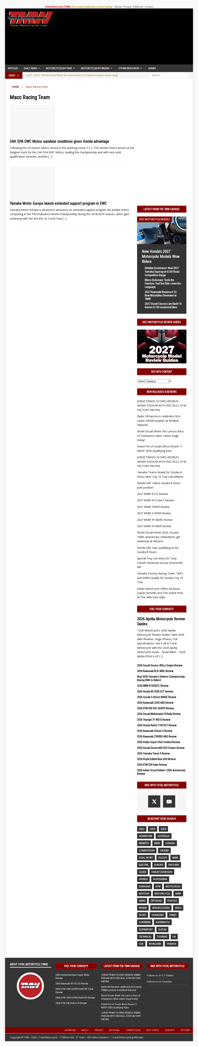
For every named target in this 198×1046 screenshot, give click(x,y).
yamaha (171, 943)
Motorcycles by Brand (95, 68)
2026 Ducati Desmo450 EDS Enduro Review (160, 747)
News (142, 900)
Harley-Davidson (161, 872)
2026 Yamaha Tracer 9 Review (153, 753)
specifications (161, 907)
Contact (149, 6)
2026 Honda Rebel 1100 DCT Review (157, 725)
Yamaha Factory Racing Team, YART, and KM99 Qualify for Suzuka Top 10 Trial (160, 578)
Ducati (162, 857)
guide (142, 872)
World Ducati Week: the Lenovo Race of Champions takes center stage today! (160, 435)
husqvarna (160, 879)
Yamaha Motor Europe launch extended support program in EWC (58, 203)
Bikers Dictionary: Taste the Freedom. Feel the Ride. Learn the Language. (163, 283)
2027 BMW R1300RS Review (155, 520)
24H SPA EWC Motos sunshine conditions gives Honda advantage (59, 141)
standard (158, 915)
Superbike (144, 922)
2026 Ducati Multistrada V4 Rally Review (159, 713)
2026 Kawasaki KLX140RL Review (155, 671)
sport (142, 915)
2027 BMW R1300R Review (154, 526)
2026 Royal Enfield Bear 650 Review (156, 759)
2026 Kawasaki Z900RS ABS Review (157, 736)
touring (162, 936)
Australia (164, 836)
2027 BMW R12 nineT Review (155, 500)
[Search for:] (168, 75)
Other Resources (129, 68)
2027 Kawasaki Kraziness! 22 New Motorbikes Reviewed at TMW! (161, 295)
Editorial (138, 6)
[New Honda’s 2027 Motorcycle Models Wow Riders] (161, 242)
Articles (13, 68)
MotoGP (144, 893)
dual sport (146, 857)
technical (145, 936)
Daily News (30, 68)
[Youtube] (169, 801)
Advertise (70, 1030)
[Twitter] (154, 801)
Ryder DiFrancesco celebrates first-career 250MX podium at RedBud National (159, 420)
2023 (152, 829)
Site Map (185, 1030)
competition (146, 850)
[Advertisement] (124, 37)
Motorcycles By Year (59, 68)
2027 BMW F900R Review (153, 507)
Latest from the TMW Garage (162, 209)
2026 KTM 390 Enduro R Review (71, 1003)
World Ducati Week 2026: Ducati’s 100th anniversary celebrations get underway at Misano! (158, 537)
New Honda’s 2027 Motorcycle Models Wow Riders (161, 256)
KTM (158, 886)
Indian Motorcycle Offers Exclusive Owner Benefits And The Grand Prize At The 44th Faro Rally (160, 593)
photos (172, 900)
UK (174, 936)
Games (152, 68)
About (118, 6)
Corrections (133, 1030)
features (173, 864)
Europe (158, 864)
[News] (32, 122)
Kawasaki (144, 886)
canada (170, 843)
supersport (146, 929)
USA (141, 943)
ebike (175, 857)
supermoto (163, 922)
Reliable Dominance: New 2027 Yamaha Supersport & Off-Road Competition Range (162, 271)
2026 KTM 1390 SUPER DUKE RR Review (75, 997)
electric (144, 864)
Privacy (127, 6)
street (173, 915)
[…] (50, 156)
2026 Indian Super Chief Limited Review (158, 742)
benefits (144, 843)
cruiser (164, 850)
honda (143, 879)
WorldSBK (155, 943)
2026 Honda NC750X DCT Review (155, 691)
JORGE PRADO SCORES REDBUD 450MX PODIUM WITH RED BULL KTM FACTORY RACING (161, 405)
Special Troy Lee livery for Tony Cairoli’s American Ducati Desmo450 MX (160, 563)
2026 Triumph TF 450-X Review (153, 719)
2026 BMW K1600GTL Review (152, 685)
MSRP (178, 893)
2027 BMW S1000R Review (154, 513)
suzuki (162, 929)
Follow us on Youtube (159, 981)
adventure (145, 836)
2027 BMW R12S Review (152, 494)
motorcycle (162, 893)
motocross (173, 886)
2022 (141, 829)
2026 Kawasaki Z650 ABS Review (155, 702)
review (143, 907)
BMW (157, 843)
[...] (161, 656)
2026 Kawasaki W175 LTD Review (71, 983)
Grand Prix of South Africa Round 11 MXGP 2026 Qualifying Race (119, 1006)
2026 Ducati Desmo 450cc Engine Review (159, 665)
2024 (163, 829)
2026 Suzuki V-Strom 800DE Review (156, 697)
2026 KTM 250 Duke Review (152, 764)
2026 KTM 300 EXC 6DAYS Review (155, 708)
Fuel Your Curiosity (162, 609)
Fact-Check (152, 1030)
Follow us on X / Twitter (160, 975)
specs (178, 907)
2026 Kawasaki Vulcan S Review (154, 730)
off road (156, 900)
